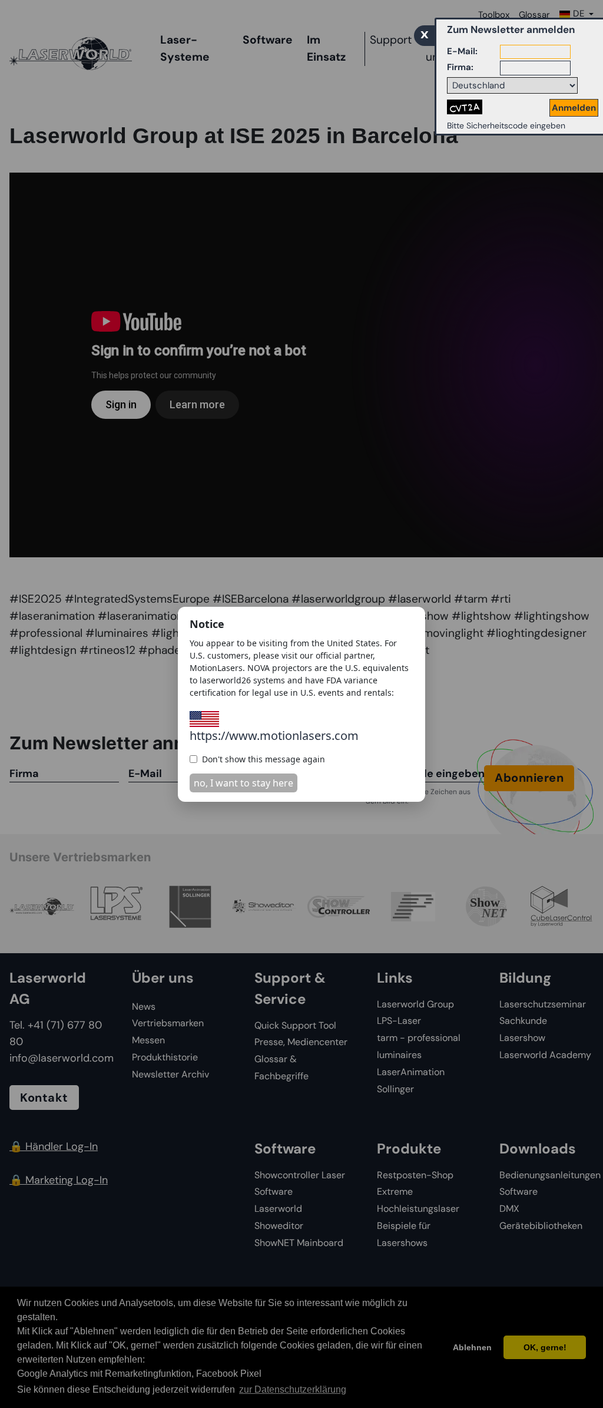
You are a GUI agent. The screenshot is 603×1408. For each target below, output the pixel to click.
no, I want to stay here (243, 782)
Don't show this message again (263, 759)
